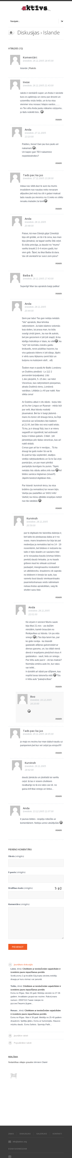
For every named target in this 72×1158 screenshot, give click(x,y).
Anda (28, 129)
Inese (26, 82)
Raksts (32, 68)
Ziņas (11, 1134)
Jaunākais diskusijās (23, 964)
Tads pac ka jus (33, 175)
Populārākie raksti (23, 1042)
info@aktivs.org (20, 1142)
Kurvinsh (32, 518)
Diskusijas (28, 32)
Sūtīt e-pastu (9, 1156)
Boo (32, 696)
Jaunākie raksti (21, 1035)
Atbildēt (58, 119)
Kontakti (57, 1134)
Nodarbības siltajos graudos (20, 1062)
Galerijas (41, 1134)
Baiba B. (28, 275)
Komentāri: (30, 57)
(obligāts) (16, 856)
